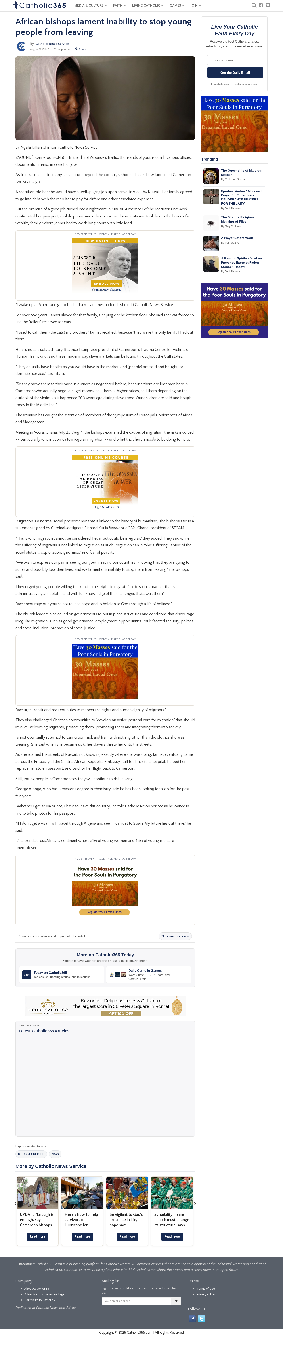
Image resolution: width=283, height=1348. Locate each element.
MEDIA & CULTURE (89, 6)
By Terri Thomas (231, 208)
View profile (62, 49)
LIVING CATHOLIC (146, 6)
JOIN (195, 6)
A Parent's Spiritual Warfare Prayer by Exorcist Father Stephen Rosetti (241, 262)
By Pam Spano (230, 242)
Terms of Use (206, 1289)
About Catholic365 (36, 1289)
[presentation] (15, 1203)
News (55, 1154)
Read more (37, 1236)
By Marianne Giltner (233, 179)
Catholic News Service (52, 44)
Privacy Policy (206, 1294)
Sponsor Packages (54, 1294)
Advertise (30, 1294)
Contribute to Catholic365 (41, 1300)
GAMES (176, 6)
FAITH (118, 6)
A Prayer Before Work (237, 238)
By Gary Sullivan (231, 226)
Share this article (177, 936)
